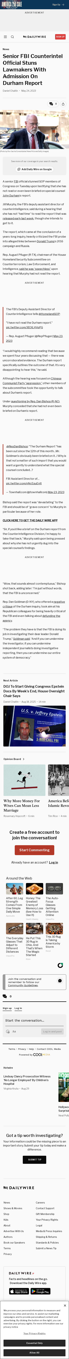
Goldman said (21, 638)
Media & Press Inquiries (49, 1231)
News (7, 1202)
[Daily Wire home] (34, 37)
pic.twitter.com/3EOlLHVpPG (24, 327)
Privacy (8, 1254)
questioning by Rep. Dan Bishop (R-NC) (35, 401)
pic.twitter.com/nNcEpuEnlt (24, 483)
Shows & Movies (13, 1208)
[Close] (65, 1305)
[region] (34, 1330)
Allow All (34, 1352)
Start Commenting (34, 850)
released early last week (18, 218)
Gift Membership (45, 1214)
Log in (53, 862)
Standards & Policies (47, 1242)
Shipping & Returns (46, 1236)
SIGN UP (60, 36)
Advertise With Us (14, 1231)
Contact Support (45, 1208)
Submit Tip (35, 1159)
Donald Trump (46, 241)
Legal (39, 1225)
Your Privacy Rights (47, 1219)
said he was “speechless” (35, 269)
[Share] (63, 104)
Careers (40, 1202)
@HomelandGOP (49, 314)
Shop (6, 1214)
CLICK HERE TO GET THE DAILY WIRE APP (30, 520)
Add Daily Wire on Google (37, 169)
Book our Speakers (14, 1242)
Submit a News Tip (46, 1248)
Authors (8, 1236)
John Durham (11, 195)
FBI (16, 181)
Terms (7, 1248)
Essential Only (34, 1343)
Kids (6, 1219)
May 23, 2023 (56, 492)
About (7, 1225)
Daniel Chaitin (10, 90)
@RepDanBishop (17, 446)
